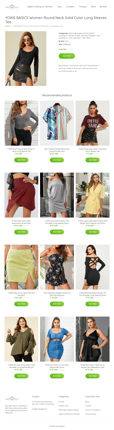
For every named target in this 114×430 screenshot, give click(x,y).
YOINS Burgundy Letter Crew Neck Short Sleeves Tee (93, 150)
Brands (103, 6)
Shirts (89, 38)
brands (77, 36)
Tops (59, 6)
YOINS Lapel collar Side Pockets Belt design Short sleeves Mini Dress (92, 222)
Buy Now (66, 56)
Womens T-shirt (79, 38)
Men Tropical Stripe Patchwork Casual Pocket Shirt (57, 150)
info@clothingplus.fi (39, 409)
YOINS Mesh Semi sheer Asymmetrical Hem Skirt (21, 222)
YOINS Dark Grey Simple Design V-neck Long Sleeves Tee (21, 150)
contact (88, 406)
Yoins (70, 38)
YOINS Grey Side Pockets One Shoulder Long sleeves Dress (57, 222)
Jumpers (70, 6)
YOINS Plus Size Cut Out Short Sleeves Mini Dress (57, 366)
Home (7, 26)
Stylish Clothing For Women (40, 6)
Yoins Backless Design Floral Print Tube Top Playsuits (56, 294)
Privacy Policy (90, 414)
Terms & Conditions (92, 410)
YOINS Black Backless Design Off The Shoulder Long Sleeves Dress (92, 294)
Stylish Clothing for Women (69, 414)
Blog (93, 6)
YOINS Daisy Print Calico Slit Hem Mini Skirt (21, 294)
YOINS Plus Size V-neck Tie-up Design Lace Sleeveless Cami (92, 366)
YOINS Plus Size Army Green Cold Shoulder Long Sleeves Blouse (21, 366)
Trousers (83, 6)
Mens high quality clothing (79, 33)
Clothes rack (63, 406)
